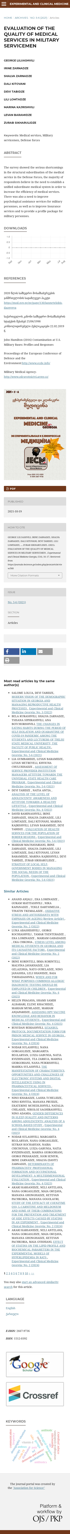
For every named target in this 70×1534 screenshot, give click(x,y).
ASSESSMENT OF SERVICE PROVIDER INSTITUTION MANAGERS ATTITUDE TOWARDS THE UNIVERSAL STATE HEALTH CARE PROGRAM (37, 774)
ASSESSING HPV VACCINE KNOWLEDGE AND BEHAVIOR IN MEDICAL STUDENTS (38, 1016)
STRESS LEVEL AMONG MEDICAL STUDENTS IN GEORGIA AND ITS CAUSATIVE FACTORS (39, 946)
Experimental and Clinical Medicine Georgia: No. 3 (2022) (37, 710)
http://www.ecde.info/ (36, 363)
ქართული (12, 1314)
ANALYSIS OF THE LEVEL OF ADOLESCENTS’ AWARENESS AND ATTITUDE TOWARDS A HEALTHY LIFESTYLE (34, 800)
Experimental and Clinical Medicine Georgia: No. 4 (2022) (37, 808)
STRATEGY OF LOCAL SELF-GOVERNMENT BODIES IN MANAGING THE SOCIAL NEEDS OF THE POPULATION (37, 870)
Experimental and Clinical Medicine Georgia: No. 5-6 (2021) (35, 753)
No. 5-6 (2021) (38, 17)
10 (26, 1273)
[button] (11, 651)
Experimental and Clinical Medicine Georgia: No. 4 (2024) (35, 1041)
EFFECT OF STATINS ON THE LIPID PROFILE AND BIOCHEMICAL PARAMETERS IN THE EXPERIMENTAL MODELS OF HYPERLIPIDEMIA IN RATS (38, 1249)
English (10, 1308)
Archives (21, 17)
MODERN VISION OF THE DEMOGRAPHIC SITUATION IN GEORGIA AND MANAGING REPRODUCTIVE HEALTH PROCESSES (39, 702)
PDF (12, 488)
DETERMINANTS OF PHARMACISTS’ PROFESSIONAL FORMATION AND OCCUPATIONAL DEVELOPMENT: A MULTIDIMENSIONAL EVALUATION (38, 1171)
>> (32, 1273)
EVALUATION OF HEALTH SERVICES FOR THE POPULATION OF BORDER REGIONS (35, 833)
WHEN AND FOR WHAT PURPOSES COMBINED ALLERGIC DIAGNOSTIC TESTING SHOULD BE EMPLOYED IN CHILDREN (38, 983)
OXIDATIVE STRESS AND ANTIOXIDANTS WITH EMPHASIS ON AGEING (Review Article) (38, 914)
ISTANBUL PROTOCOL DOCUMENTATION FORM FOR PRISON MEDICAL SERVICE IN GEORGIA (39, 1031)
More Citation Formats (24, 575)
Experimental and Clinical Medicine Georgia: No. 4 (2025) (39, 1022)
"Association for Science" (29, 1488)
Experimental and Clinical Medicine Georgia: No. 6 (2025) (39, 992)
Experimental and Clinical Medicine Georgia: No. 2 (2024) (38, 1224)
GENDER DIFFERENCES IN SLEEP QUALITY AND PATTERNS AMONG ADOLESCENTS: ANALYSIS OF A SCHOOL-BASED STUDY (38, 1119)
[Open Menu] (4, 4)
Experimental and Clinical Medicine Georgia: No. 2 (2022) (35, 924)
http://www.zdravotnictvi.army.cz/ (26, 377)
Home (8, 17)
